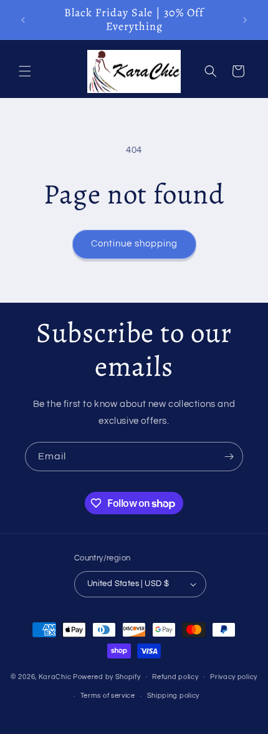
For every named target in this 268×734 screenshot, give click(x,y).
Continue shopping (134, 243)
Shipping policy (173, 695)
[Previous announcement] (23, 20)
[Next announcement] (245, 20)
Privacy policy (233, 676)
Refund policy (175, 676)
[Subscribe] (228, 456)
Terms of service (107, 695)
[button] (25, 71)
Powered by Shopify (107, 676)
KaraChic (55, 676)
